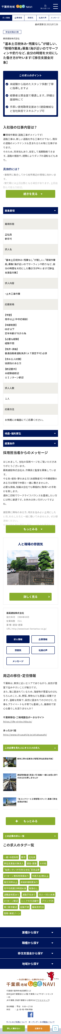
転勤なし (33, 888)
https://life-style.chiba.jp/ (17, 721)
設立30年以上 (10, 882)
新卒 (23, 857)
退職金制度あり (11, 894)
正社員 (32, 857)
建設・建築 (18, 624)
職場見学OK (38, 907)
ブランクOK (47, 900)
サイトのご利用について (16, 1022)
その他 (43, 863)
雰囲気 (30, 17)
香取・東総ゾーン (12, 913)
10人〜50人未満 (47, 894)
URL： (9, 628)
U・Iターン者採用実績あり (16, 875)
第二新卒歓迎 (10, 907)
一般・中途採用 (11, 857)
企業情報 (18, 17)
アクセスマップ (42, 1000)
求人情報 (6, 17)
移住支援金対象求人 (14, 863)
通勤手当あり (29, 894)
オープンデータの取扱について (41, 1022)
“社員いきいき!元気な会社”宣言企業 (22, 869)
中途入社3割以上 (40, 875)
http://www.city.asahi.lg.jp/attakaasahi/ (25, 734)
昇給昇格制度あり (29, 882)
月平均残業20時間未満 (15, 888)
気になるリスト (45, 8)
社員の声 (42, 17)
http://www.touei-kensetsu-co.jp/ (29, 628)
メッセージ (55, 17)
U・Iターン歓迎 (11, 900)
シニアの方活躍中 (30, 900)
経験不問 (24, 907)
